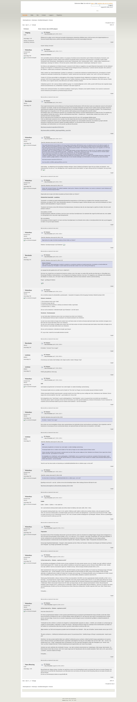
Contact (44, 15)
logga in (93, 3)
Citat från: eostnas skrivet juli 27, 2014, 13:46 (51, 475)
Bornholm (28, 101)
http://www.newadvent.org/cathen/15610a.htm (52, 127)
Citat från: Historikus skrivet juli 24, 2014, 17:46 (52, 237)
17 (30, 24)
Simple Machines (73, 698)
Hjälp (32, 15)
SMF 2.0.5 (64, 698)
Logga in (51, 15)
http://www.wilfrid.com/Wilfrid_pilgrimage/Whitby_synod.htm (56, 130)
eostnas (27, 355)
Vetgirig (27, 32)
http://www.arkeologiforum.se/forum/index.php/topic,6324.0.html (57, 485)
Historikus (28, 50)
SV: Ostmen (47, 32)
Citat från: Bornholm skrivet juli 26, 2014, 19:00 (52, 417)
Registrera (59, 15)
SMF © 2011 (68, 698)
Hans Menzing (29, 664)
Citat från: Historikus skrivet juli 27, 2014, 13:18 (52, 441)
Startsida (24, 15)
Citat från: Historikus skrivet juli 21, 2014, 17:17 (52, 185)
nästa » (113, 22)
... (29, 24)
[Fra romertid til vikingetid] (30, 57)
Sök (37, 15)
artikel (49, 37)
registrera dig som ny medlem (105, 3)
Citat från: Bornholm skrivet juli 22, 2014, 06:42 (52, 142)
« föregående (108, 22)
